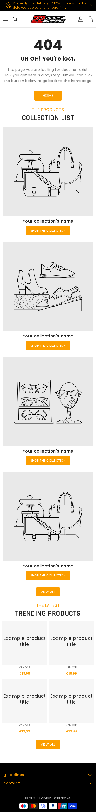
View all (48, 591)
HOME (48, 95)
